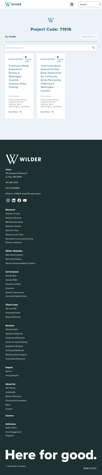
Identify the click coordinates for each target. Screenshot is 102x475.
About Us (10, 384)
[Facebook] (19, 200)
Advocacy (11, 424)
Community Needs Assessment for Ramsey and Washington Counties (19, 103)
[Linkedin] (13, 200)
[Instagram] (8, 200)
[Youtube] (24, 200)
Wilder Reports (16, 59)
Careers (10, 415)
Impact (9, 367)
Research (10, 209)
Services (10, 325)
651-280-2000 (12, 182)
